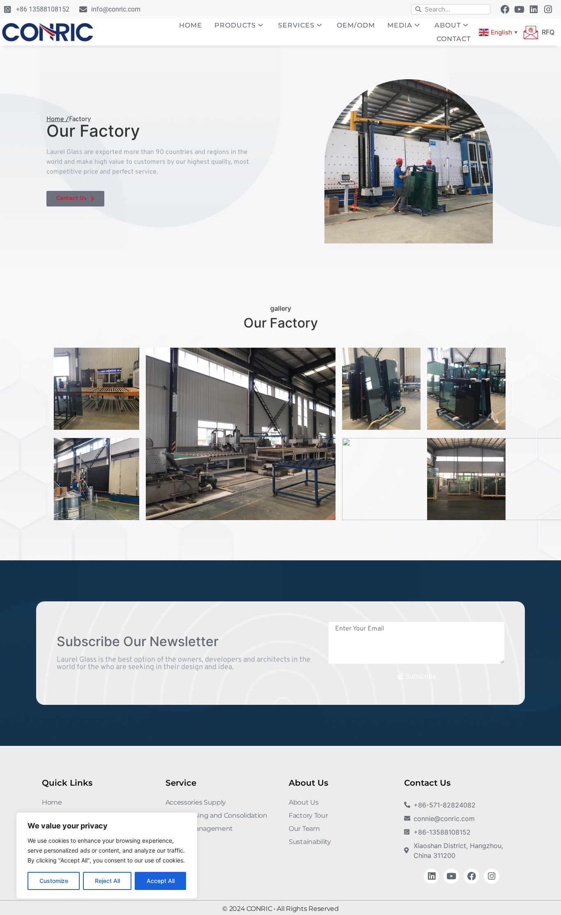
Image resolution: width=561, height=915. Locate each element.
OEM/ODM (356, 25)
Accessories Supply (196, 802)
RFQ (548, 32)
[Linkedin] (533, 9)
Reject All (107, 880)
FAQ (172, 842)
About (448, 25)
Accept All (161, 880)
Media (399, 25)
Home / (57, 119)
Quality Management (199, 828)
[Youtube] (519, 9)
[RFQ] (531, 32)
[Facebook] (505, 9)
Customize (53, 880)
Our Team (304, 828)
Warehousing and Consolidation (216, 815)
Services (296, 25)
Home (52, 802)
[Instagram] (548, 9)
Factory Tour (308, 815)
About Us (304, 802)
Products (235, 25)
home (190, 25)
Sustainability (310, 842)
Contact (454, 39)
